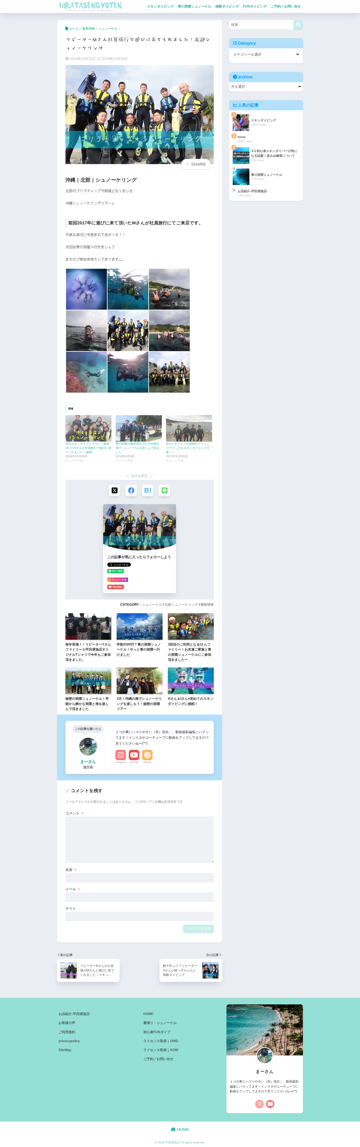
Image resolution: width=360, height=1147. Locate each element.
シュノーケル (152, 604)
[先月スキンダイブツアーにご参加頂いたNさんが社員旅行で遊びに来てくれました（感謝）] (88, 428)
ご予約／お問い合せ (286, 6)
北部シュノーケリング (181, 604)
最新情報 (207, 604)
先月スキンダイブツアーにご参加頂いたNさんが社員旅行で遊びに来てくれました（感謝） (88, 448)
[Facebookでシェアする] (131, 490)
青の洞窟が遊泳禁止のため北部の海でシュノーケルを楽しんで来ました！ (137, 448)
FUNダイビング (255, 6)
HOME (148, 1014)
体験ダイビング (227, 6)
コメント (74, 813)
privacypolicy (69, 1041)
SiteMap (65, 1050)
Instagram (121, 762)
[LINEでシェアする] (164, 490)
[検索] (298, 24)
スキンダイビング (160, 6)
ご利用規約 (67, 1032)
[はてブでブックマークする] (148, 490)
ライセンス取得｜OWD (160, 1041)
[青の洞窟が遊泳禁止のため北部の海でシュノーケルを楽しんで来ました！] (139, 428)
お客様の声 (67, 1023)
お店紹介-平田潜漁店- (75, 1014)
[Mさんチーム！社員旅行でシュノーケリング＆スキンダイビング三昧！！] (189, 428)
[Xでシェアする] (114, 490)
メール (73, 889)
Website (147, 762)
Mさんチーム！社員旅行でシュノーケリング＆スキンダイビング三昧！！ (188, 448)
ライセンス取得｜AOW (160, 1050)
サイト (70, 909)
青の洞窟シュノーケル (194, 6)
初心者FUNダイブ (156, 1032)
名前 (71, 870)
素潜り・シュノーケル (160, 1023)
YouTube (134, 762)
